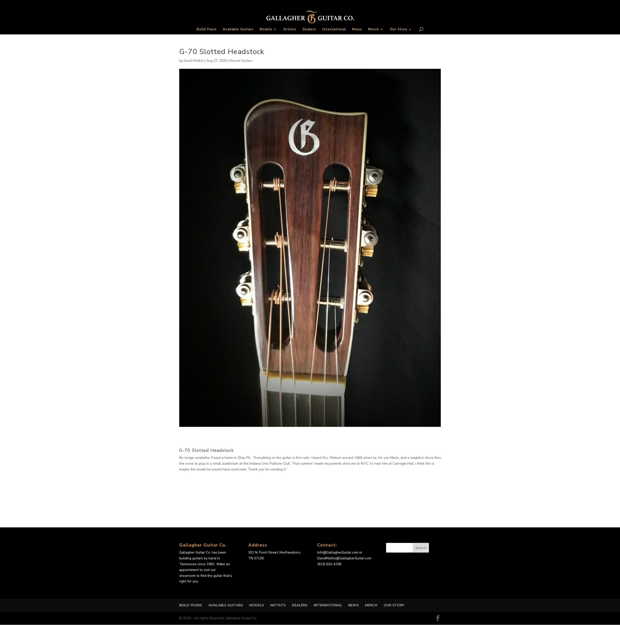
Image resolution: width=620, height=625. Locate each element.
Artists (289, 29)
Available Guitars (238, 29)
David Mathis (194, 60)
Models (266, 29)
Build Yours (207, 29)
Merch (373, 29)
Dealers (309, 29)
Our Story (398, 29)
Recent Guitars (241, 60)
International (334, 29)
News (357, 29)
